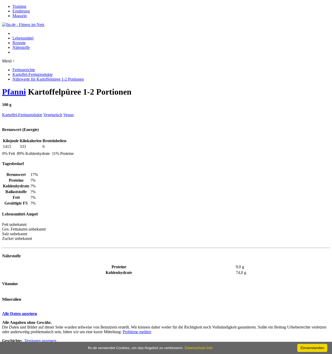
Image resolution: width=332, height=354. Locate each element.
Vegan (68, 115)
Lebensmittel (22, 38)
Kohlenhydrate (119, 272)
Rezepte (19, 43)
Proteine (119, 267)
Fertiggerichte (23, 70)
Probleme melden (137, 332)
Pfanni (14, 91)
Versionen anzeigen (40, 340)
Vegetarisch (52, 115)
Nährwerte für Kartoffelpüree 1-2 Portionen (48, 79)
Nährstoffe (21, 47)
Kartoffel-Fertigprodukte (32, 74)
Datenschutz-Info (199, 348)
